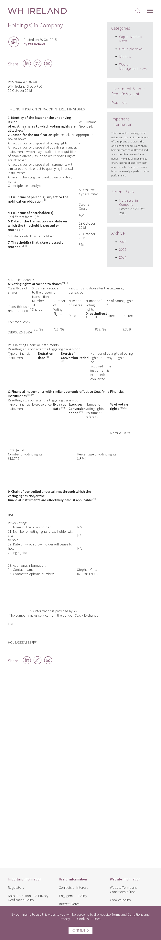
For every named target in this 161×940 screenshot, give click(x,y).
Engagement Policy (73, 895)
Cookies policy (120, 900)
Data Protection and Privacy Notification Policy (28, 897)
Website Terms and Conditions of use (124, 889)
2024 (122, 257)
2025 (122, 249)
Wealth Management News (133, 66)
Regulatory (16, 887)
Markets (125, 56)
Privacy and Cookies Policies (80, 918)
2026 (122, 242)
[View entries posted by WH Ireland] (14, 42)
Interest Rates (69, 903)
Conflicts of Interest (73, 887)
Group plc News (131, 49)
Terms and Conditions (127, 914)
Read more (119, 102)
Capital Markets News (130, 38)
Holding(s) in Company (128, 202)
